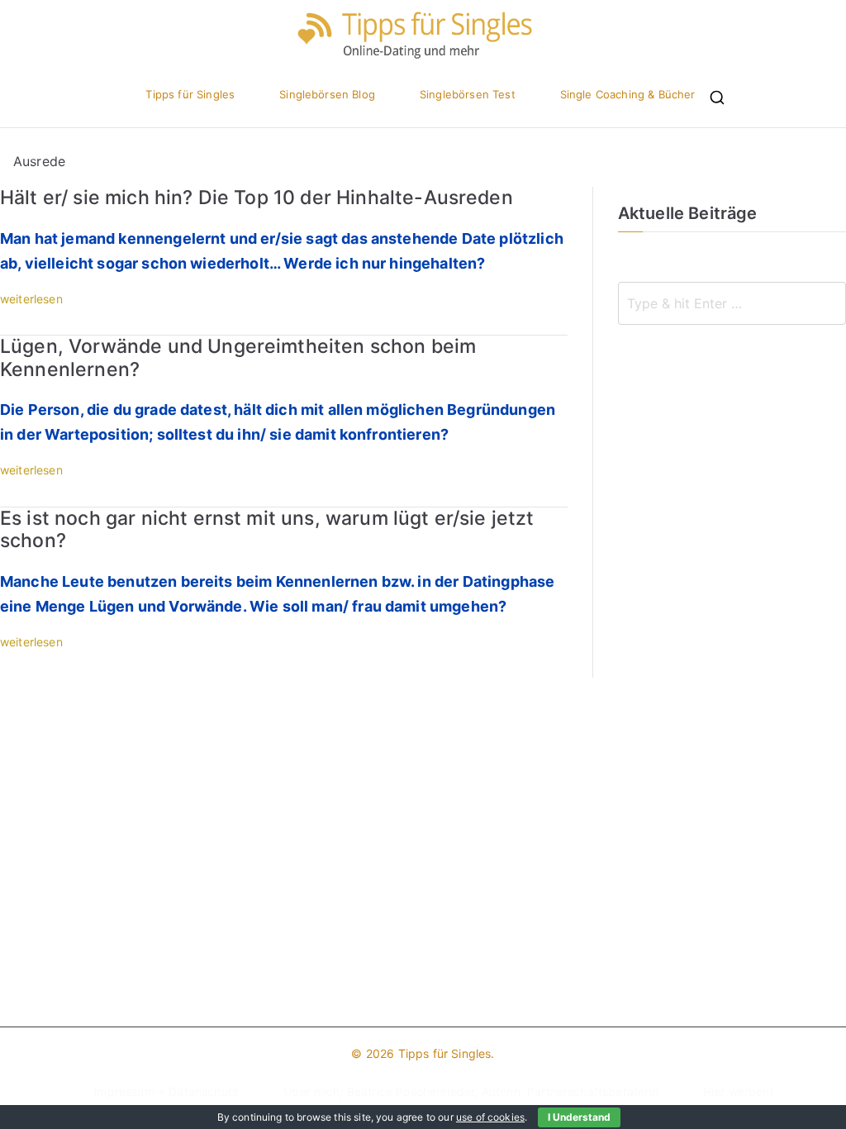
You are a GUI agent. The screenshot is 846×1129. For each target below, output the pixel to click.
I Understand (579, 1117)
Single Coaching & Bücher (628, 94)
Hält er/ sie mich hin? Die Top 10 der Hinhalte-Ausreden (256, 197)
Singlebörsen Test (468, 94)
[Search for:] (732, 303)
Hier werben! (738, 1091)
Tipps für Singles (190, 94)
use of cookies (490, 1117)
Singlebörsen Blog (327, 94)
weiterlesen (31, 299)
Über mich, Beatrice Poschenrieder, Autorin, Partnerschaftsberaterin (470, 1091)
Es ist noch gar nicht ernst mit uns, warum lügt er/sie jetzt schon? (267, 530)
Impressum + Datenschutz (166, 1091)
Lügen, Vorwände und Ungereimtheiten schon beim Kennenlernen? (238, 358)
